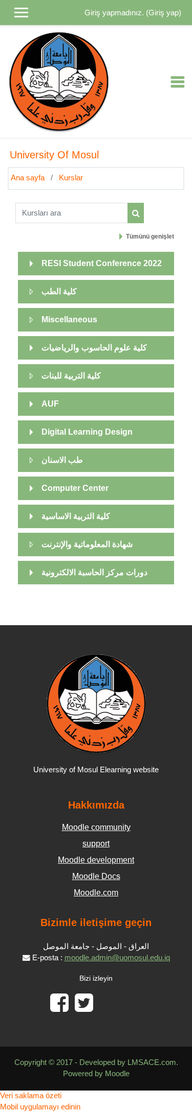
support (96, 843)
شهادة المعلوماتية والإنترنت (87, 544)
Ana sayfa (28, 178)
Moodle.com (96, 892)
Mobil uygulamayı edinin (40, 1107)
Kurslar (71, 178)
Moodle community (96, 827)
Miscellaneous (69, 319)
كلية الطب (59, 291)
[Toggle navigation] (177, 81)
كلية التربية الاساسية (75, 516)
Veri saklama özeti (30, 1096)
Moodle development (96, 860)
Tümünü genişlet (150, 236)
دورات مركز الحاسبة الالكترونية (94, 572)
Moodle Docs (96, 876)
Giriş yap (163, 13)
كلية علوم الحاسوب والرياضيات (94, 347)
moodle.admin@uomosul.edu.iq (117, 958)
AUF (50, 403)
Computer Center (75, 488)
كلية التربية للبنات (71, 375)
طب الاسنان (62, 460)
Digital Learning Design (87, 432)
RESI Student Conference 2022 (101, 263)
